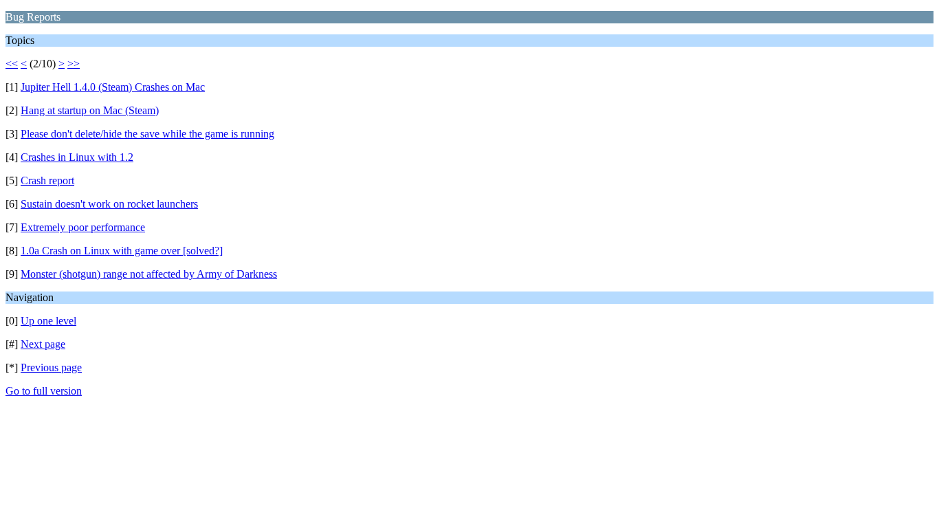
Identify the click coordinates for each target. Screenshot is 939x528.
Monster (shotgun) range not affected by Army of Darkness (149, 274)
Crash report (47, 180)
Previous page (51, 367)
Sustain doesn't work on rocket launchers (109, 204)
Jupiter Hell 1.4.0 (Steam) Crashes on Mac (113, 87)
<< (11, 63)
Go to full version (43, 391)
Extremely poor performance (83, 227)
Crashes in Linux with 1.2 (77, 157)
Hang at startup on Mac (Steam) (90, 110)
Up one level (48, 321)
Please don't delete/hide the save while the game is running (147, 134)
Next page (43, 344)
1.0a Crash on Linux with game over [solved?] (122, 250)
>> (73, 63)
